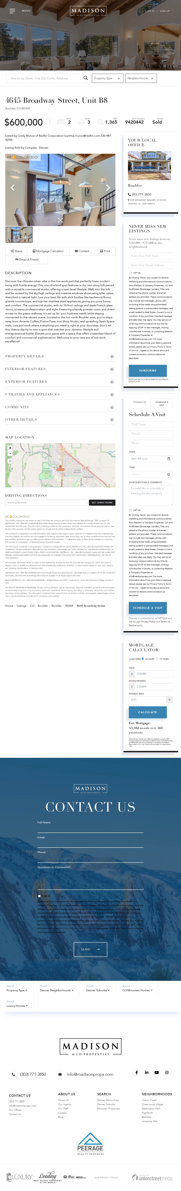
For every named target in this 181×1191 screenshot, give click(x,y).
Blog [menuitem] (60, 1117)
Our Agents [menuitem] (64, 1104)
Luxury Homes (16, 1006)
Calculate (147, 712)
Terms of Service (121, 959)
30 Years (149, 659)
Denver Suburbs (96, 990)
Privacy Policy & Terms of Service (78, 928)
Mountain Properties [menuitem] (108, 1108)
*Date (132, 451)
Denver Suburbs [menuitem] (106, 1104)
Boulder (43, 606)
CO (32, 606)
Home (9, 606)
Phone (41, 852)
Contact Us (134, 204)
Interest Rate (136, 693)
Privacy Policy (148, 621)
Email (41, 837)
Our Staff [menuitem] (63, 1108)
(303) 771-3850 (33, 1074)
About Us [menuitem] (63, 1100)
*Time (132, 467)
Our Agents (149, 204)
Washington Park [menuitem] (151, 1108)
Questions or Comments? (53, 867)
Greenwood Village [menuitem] (152, 1104)
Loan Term (135, 659)
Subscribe (148, 371)
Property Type (16, 990)
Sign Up (165, 11)
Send (85, 949)
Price (132, 668)
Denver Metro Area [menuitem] (108, 1100)
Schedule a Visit (161, 404)
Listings (22, 606)
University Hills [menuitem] (149, 1121)
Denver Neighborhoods (55, 990)
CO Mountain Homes (136, 990)
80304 (69, 606)
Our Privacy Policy (107, 1177)
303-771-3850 (141, 194)
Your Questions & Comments (145, 482)
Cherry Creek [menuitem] (149, 1100)
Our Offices (15, 1110)
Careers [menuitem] (62, 1112)
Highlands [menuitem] (147, 1112)
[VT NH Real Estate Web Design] (152, 1177)
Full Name (44, 822)
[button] (85, 78)
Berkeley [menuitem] (146, 1117)
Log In (150, 11)
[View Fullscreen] (10, 461)
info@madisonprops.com (90, 1074)
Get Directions (102, 502)
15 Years (164, 659)
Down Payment (137, 681)
